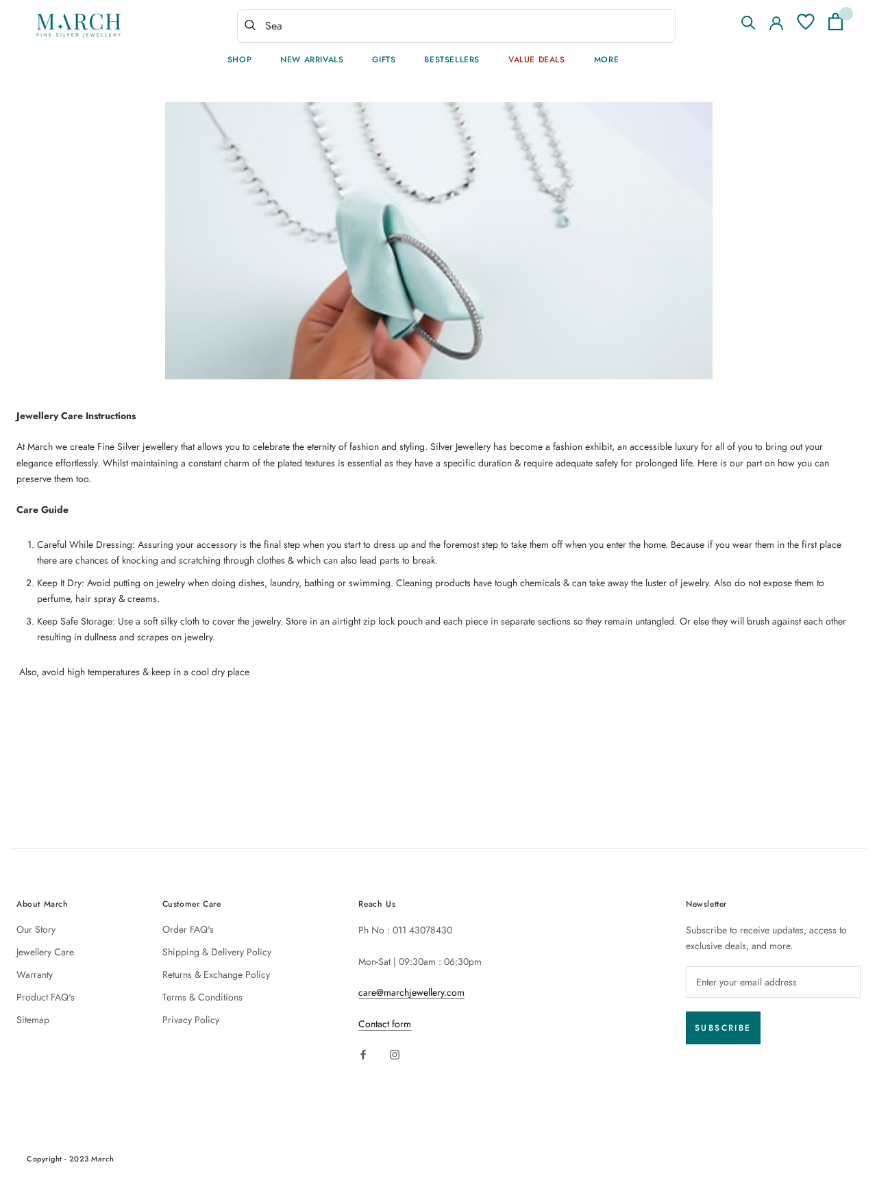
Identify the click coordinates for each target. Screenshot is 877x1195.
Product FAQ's (45, 997)
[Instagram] (394, 1053)
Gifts (383, 59)
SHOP (239, 59)
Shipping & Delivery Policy (216, 952)
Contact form (384, 1024)
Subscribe (723, 1028)
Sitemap (32, 1020)
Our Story (35, 929)
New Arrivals (311, 59)
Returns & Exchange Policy (216, 974)
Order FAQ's (188, 929)
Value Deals (536, 59)
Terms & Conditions (202, 997)
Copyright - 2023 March (70, 1158)
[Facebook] (363, 1053)
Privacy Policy (190, 1020)
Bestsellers (452, 59)
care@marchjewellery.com (411, 992)
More (606, 59)
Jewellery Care (45, 952)
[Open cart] (835, 21)
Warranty (34, 974)
